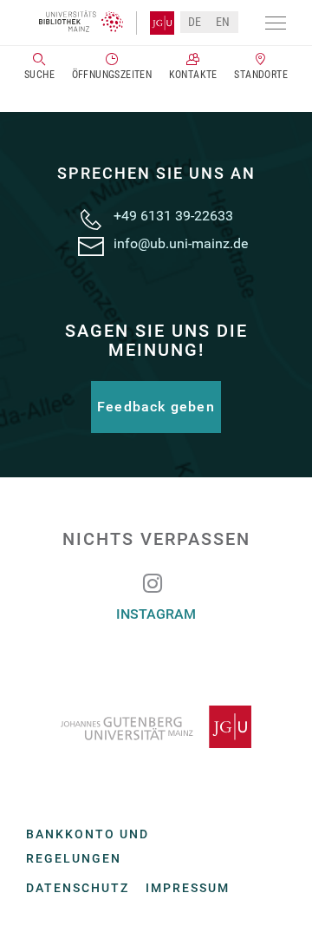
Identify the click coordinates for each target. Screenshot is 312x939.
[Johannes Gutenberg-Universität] (155, 23)
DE (195, 22)
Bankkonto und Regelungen (87, 846)
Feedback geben (156, 406)
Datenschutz (77, 888)
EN (223, 22)
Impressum (188, 888)
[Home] (81, 21)
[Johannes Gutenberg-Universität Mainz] (156, 727)
